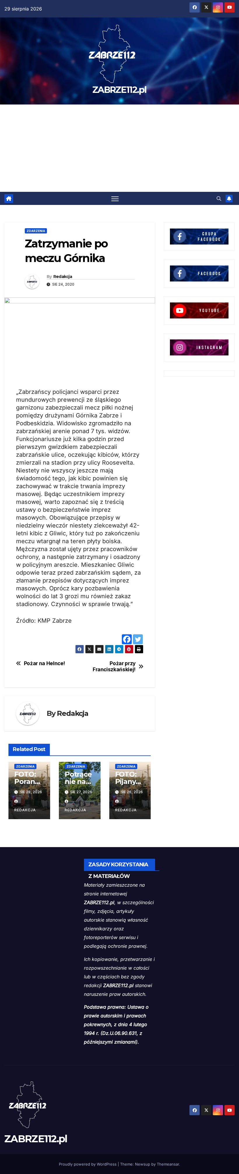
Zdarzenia (36, 231)
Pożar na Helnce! (44, 663)
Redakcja (62, 276)
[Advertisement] (119, 148)
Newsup (142, 1164)
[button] (219, 198)
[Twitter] (138, 639)
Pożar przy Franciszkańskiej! (114, 666)
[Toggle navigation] (115, 198)
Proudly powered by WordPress (88, 1164)
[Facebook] (127, 639)
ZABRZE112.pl (119, 89)
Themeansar (168, 1164)
